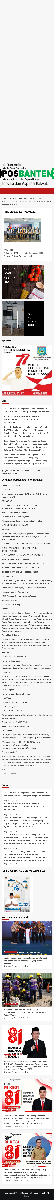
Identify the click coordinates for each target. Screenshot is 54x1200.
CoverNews (39, 1193)
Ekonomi (14, 1003)
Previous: (23, 253)
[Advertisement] (27, 26)
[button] (4, 191)
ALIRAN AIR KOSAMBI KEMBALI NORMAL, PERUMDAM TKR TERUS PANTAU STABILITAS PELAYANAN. (24, 419)
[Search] (49, 191)
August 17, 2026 (19, 1018)
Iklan (13, 1055)
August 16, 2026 (19, 1072)
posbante (8, 966)
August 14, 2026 (19, 1126)
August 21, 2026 (19, 966)
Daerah (6, 952)
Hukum (13, 952)
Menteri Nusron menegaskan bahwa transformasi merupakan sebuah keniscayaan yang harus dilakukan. (27, 410)
